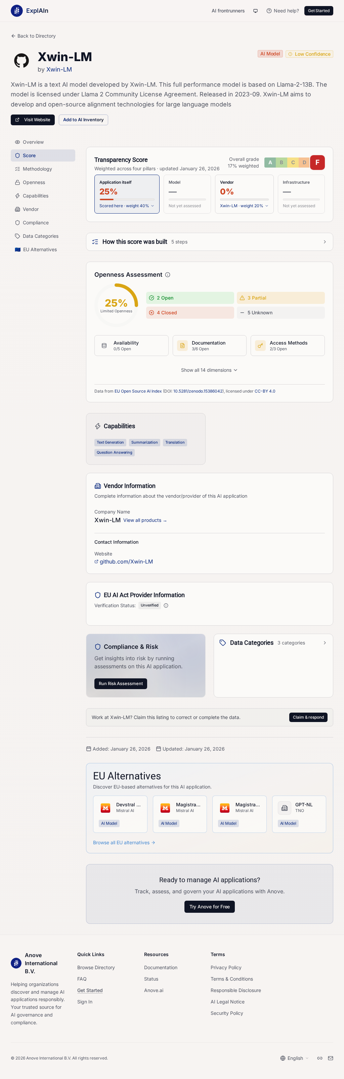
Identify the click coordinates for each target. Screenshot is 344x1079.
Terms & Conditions (232, 979)
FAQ (82, 979)
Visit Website (37, 119)
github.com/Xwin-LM (126, 561)
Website (103, 553)
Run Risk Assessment (121, 683)
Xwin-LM (59, 69)
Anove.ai (153, 990)
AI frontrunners (228, 10)
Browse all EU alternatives (121, 842)
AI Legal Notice (228, 1001)
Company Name (112, 511)
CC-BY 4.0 (265, 391)
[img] (294, 162)
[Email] (330, 1058)
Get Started (319, 10)
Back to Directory (36, 36)
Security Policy (227, 1013)
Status (151, 979)
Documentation (160, 967)
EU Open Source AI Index (138, 391)
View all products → (145, 520)
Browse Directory (96, 967)
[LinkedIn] (319, 1058)
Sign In (84, 1001)
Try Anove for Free (209, 906)
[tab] (127, 194)
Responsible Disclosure (236, 990)
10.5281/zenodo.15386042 (197, 391)
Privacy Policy (226, 967)
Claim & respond (308, 717)
